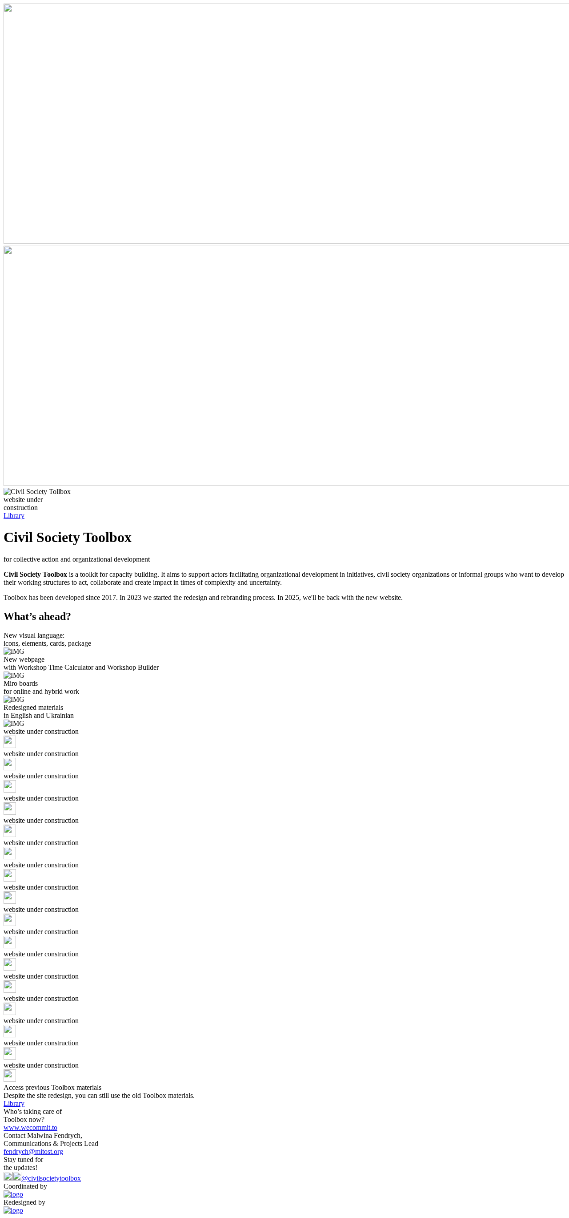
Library (14, 515)
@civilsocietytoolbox (51, 1178)
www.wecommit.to (30, 1127)
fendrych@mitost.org (33, 1151)
